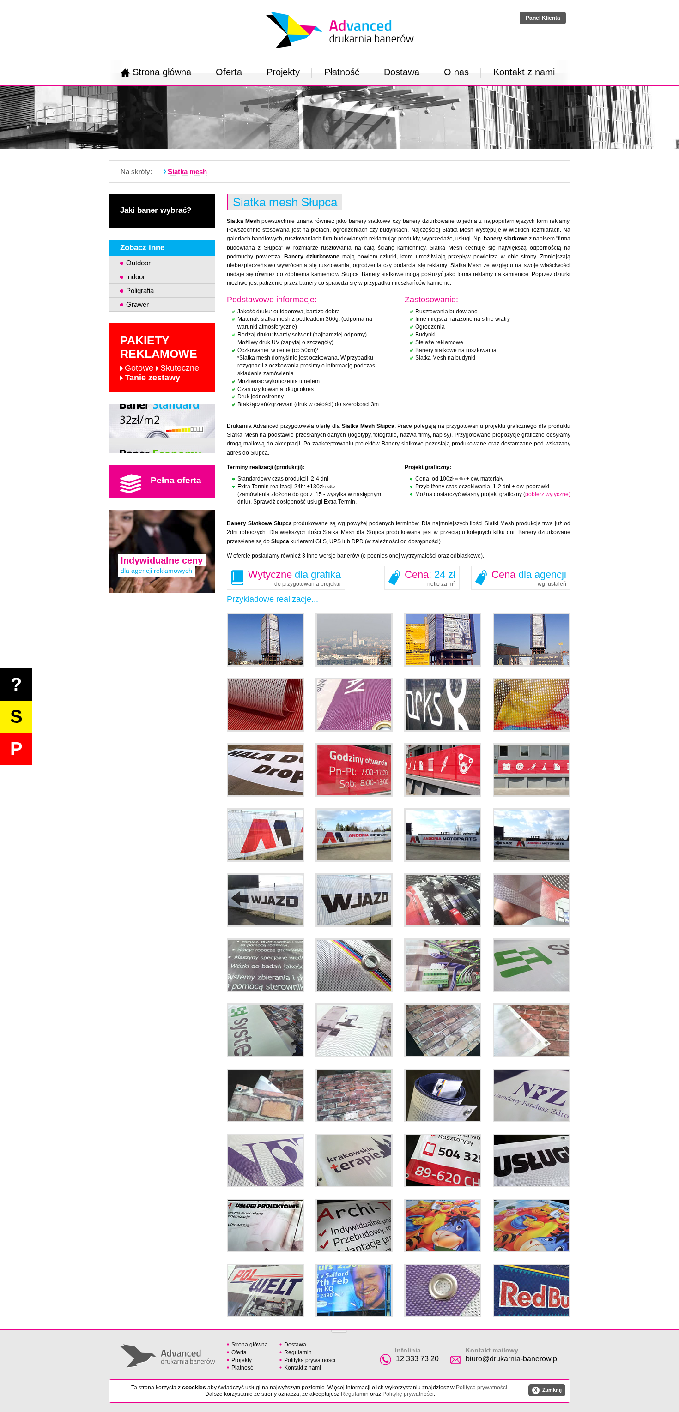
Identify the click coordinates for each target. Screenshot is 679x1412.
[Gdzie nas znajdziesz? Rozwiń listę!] (339, 1328)
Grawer (137, 304)
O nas (456, 72)
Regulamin (298, 1352)
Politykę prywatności (408, 1394)
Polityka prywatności (309, 1360)
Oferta (229, 72)
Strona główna (162, 72)
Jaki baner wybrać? (155, 210)
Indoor (135, 277)
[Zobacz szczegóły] (162, 428)
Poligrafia (140, 290)
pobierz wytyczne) (547, 494)
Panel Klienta (543, 18)
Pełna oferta (176, 480)
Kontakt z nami (524, 72)
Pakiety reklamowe (159, 358)
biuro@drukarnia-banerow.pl (512, 1359)
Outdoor (138, 263)
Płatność (341, 72)
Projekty (283, 72)
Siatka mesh (187, 171)
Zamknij (548, 1390)
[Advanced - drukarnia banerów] (340, 9)
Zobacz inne (142, 247)
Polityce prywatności (481, 1387)
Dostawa (401, 72)
